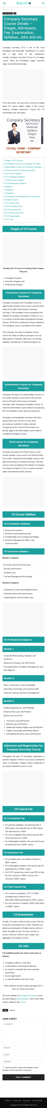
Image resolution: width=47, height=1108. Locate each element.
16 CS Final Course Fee (14, 213)
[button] (43, 3)
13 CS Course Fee (11, 203)
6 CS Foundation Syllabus (14, 177)
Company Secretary (28, 995)
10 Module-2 (9, 190)
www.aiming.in (23, 999)
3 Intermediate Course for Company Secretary (23, 167)
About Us (8, 1100)
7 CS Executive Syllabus (14, 180)
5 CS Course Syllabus (13, 173)
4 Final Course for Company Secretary (19, 170)
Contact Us (17, 1100)
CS (15, 13)
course (23, 1002)
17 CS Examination (12, 216)
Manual (12, 1010)
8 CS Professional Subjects (15, 183)
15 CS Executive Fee (12, 209)
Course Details (8, 9)
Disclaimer (27, 1100)
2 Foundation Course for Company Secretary (22, 164)
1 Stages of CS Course (13, 160)
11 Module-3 (9, 193)
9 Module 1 (8, 187)
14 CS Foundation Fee (13, 206)
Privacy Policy (37, 1100)
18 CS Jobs (9, 219)
